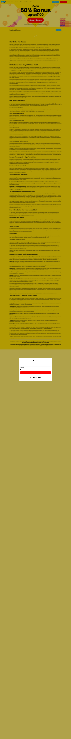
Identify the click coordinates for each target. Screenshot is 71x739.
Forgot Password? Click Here (35, 377)
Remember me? (23, 369)
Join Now (35, 375)
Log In (35, 372)
